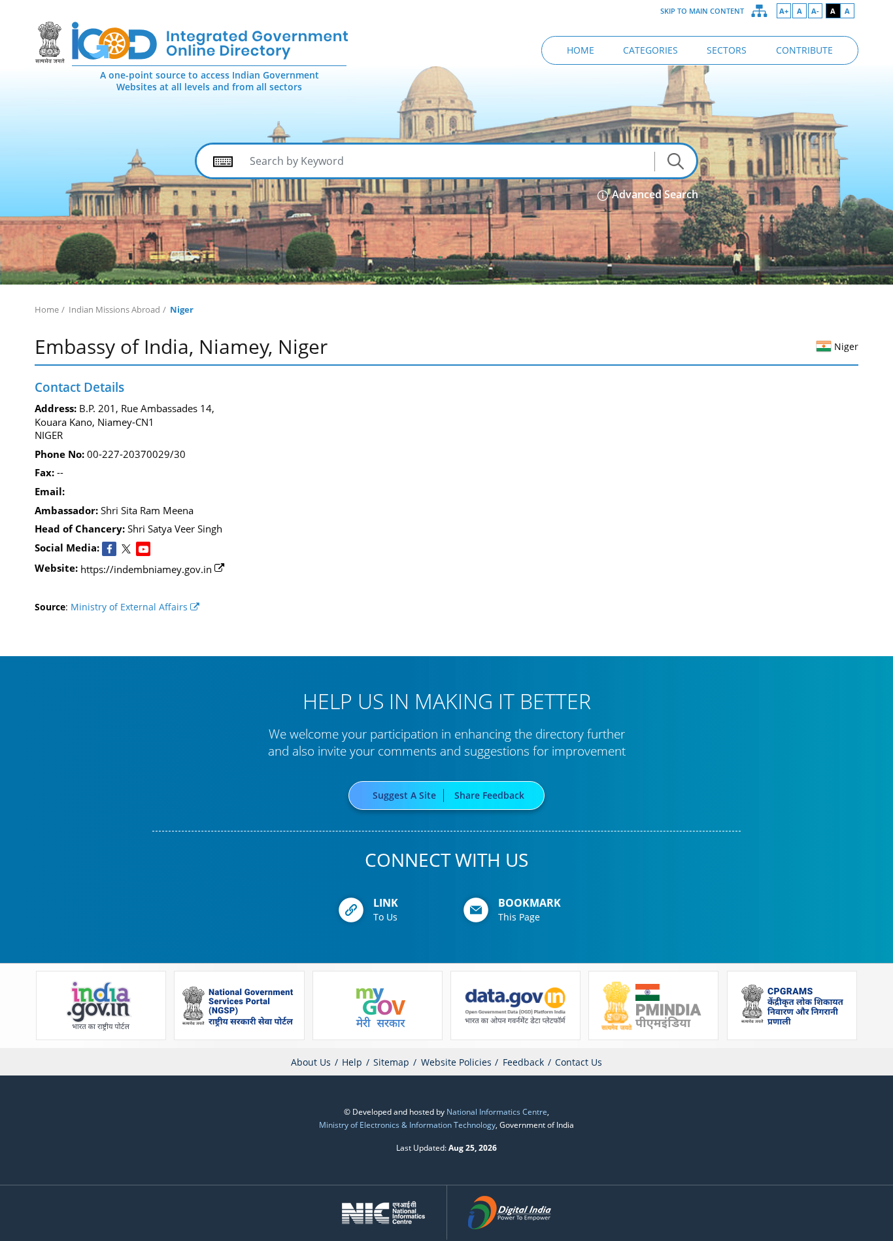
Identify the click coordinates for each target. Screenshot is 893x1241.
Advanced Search (653, 194)
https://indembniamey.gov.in (146, 569)
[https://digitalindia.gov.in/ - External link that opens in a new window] (510, 1212)
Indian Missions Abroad (114, 309)
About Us (311, 1062)
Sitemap (391, 1062)
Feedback (523, 1062)
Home (47, 309)
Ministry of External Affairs (130, 607)
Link (385, 903)
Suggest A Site (404, 795)
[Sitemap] (759, 11)
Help (352, 1062)
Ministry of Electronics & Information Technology (407, 1124)
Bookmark (529, 903)
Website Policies (456, 1062)
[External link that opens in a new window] (109, 549)
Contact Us (578, 1062)
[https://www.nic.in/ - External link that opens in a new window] (384, 1212)
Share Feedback (489, 795)
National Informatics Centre (496, 1111)
